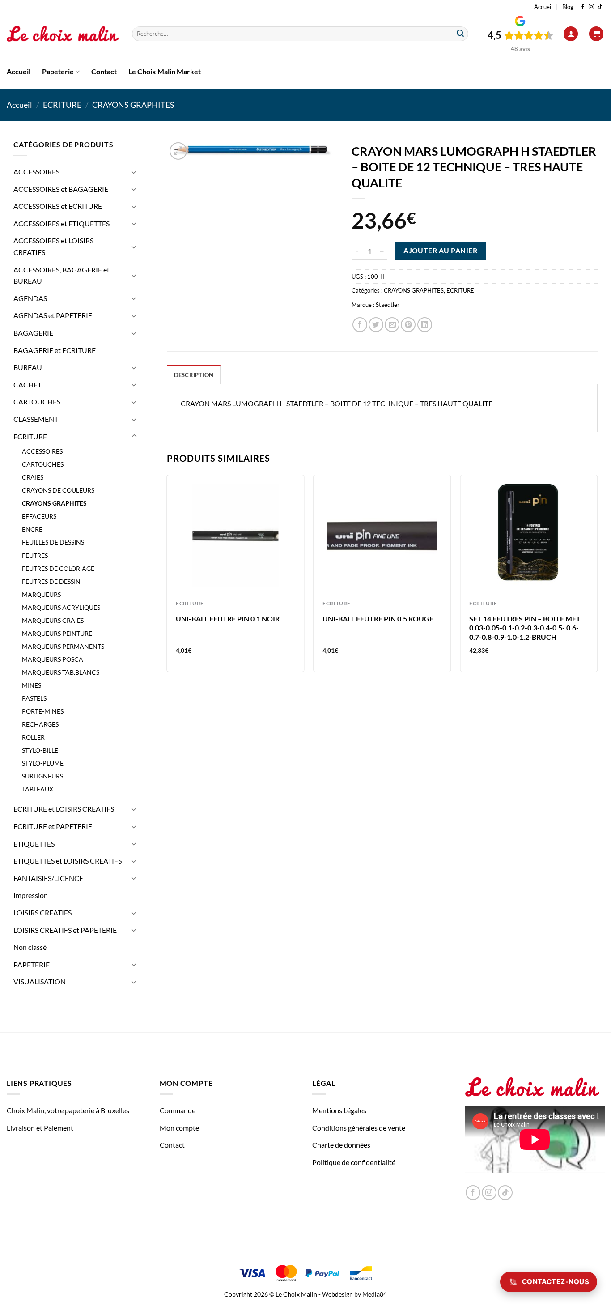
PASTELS (34, 698)
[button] (571, 33)
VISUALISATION (39, 981)
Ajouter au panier (440, 251)
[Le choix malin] (63, 34)
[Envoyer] (460, 34)
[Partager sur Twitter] (376, 324)
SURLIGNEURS (42, 776)
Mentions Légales (339, 1110)
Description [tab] (194, 375)
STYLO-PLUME (43, 763)
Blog (567, 6)
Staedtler (387, 304)
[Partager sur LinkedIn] (424, 324)
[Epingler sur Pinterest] (408, 324)
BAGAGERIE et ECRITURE (54, 350)
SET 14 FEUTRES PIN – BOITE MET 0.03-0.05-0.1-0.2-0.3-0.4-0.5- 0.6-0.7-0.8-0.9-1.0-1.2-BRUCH (525, 628)
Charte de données (341, 1144)
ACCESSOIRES (36, 171)
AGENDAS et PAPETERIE (52, 315)
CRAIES (32, 477)
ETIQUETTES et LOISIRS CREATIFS (67, 860)
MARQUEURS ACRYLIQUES (61, 607)
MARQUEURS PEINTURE (57, 633)
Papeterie (58, 71)
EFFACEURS (39, 516)
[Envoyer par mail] (392, 324)
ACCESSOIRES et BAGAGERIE (60, 189)
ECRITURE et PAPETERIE (52, 826)
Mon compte (179, 1127)
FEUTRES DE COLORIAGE (58, 568)
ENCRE (32, 529)
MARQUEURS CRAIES (53, 620)
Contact (104, 71)
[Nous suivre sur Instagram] (591, 7)
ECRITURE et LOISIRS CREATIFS (63, 808)
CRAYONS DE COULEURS (58, 490)
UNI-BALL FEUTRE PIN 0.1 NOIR (228, 618)
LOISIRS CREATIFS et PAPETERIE (65, 930)
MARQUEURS (41, 594)
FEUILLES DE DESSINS (53, 542)
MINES (31, 685)
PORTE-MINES (43, 711)
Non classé (30, 947)
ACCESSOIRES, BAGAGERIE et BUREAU (61, 275)
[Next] (597, 577)
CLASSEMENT (35, 419)
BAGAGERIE (33, 332)
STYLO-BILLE (40, 750)
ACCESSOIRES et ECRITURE (57, 206)
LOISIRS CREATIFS (42, 912)
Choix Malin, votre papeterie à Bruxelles (68, 1110)
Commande (177, 1110)
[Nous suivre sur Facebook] (583, 7)
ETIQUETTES (34, 843)
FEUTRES (35, 555)
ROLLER (33, 737)
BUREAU (27, 367)
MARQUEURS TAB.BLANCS (60, 672)
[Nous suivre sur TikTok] (600, 7)
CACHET (27, 384)
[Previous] (167, 577)
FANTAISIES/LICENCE (48, 878)
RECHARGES (40, 724)
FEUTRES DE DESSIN (51, 581)
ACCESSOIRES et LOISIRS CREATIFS (53, 246)
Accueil (543, 6)
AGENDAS (30, 298)
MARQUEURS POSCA (52, 659)
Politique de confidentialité (353, 1162)
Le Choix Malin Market (164, 71)
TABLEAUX (37, 789)
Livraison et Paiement (40, 1127)
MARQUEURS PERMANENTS (63, 646)
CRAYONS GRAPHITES (133, 105)
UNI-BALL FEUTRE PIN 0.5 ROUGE (377, 618)
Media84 (374, 1294)
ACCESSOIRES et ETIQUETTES (61, 223)
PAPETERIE (31, 964)
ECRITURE (62, 105)
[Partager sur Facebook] (359, 324)
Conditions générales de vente (358, 1127)
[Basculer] (134, 171)
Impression (30, 895)
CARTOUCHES (36, 401)
